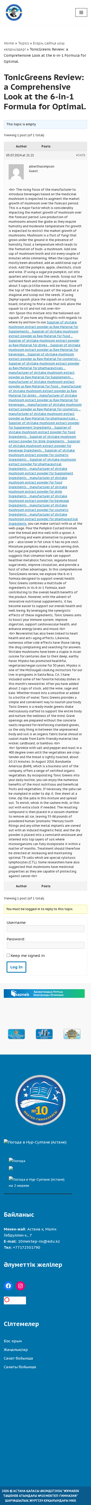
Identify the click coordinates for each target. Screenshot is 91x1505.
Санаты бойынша (20, 1366)
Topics (23, 43)
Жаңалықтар (16, 1349)
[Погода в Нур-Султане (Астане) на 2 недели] (38, 1181)
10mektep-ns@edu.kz (39, 1241)
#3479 (80, 155)
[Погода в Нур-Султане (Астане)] (35, 1142)
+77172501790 (26, 1247)
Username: (17, 922)
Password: (16, 939)
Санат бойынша (18, 1358)
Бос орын (13, 1340)
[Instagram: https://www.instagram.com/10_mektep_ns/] (20, 1285)
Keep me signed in (28, 955)
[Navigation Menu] (81, 12)
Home (9, 43)
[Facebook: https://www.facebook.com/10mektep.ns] (8, 1285)
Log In (16, 967)
